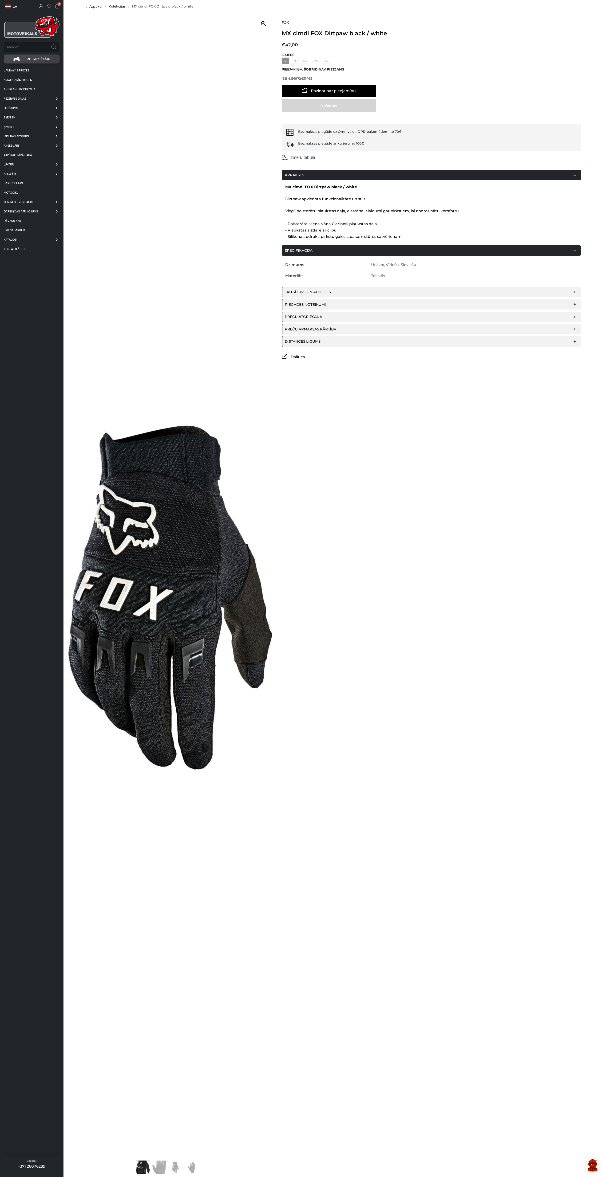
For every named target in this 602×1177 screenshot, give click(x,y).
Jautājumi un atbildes (308, 292)
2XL (305, 60)
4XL (326, 60)
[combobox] (26, 47)
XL (295, 60)
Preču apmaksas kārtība (310, 329)
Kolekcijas (117, 6)
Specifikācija (299, 250)
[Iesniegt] (53, 47)
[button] (14, 6)
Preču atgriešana (303, 316)
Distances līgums (303, 341)
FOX (285, 22)
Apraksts (294, 175)
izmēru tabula (302, 157)
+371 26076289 (31, 1166)
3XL (315, 60)
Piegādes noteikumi (305, 304)
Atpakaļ (95, 6)
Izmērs (288, 55)
